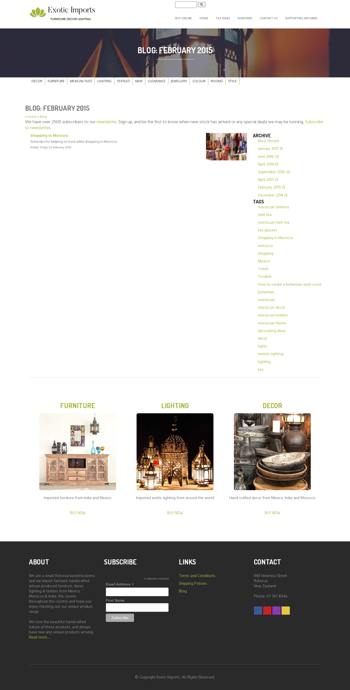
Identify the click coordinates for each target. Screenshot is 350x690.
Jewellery (179, 81)
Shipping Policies (193, 583)
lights (262, 346)
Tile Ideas (223, 18)
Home (204, 18)
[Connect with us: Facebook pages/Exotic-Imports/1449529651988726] (258, 610)
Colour (198, 81)
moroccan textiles (273, 315)
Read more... (39, 637)
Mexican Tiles (81, 81)
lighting (264, 361)
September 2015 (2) (274, 172)
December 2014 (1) (272, 195)
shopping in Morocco (275, 237)
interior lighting (270, 354)
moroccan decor (271, 307)
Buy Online (183, 18)
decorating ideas (272, 330)
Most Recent (268, 141)
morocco (265, 245)
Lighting (104, 81)
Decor (37, 81)
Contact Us (268, 18)
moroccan (266, 299)
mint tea (265, 214)
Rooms (217, 81)
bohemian (266, 292)
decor (262, 338)
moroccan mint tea (273, 222)
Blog (43, 117)
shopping (265, 253)
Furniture (56, 81)
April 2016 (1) (268, 164)
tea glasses (267, 230)
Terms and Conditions (197, 575)
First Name (115, 600)
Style (232, 81)
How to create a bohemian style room (289, 284)
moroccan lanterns (273, 207)
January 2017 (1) (270, 148)
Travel (263, 268)
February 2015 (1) (271, 187)
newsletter (106, 121)
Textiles (123, 81)
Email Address (120, 584)
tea (260, 369)
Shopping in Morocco (49, 135)
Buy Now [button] (78, 512)
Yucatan (265, 276)
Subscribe (245, 18)
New (138, 81)
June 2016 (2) (268, 156)
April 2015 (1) (268, 179)
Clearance (157, 81)
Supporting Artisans (301, 18)
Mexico (264, 261)
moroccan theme (272, 323)
